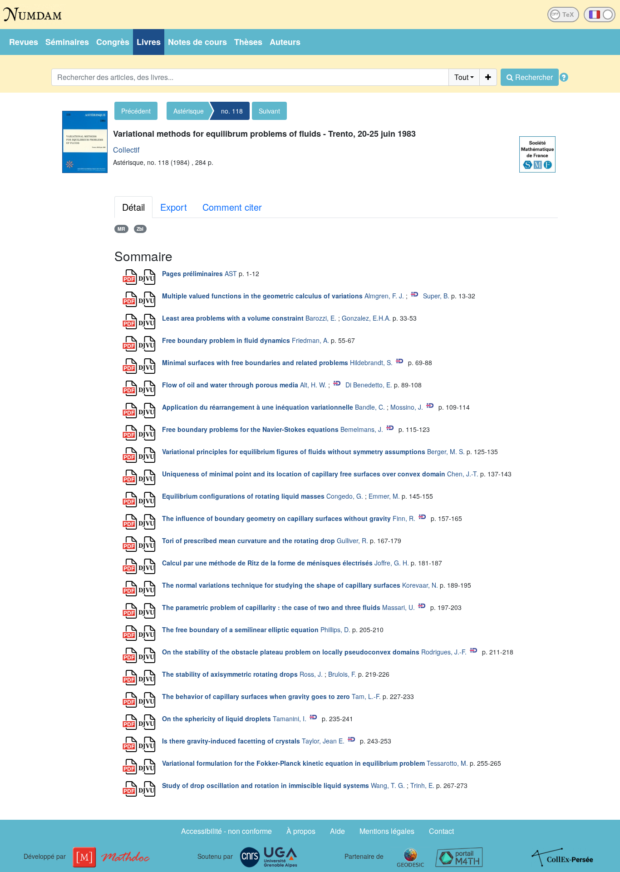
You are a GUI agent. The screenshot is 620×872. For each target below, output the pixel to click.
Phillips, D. (335, 629)
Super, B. (436, 295)
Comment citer (232, 206)
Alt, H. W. (313, 384)
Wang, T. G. (388, 785)
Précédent (136, 110)
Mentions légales (386, 831)
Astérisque (188, 110)
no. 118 (232, 110)
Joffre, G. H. (391, 562)
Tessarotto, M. (447, 763)
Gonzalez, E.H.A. (366, 317)
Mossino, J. (406, 406)
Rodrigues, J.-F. (444, 651)
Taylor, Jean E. (323, 740)
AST (231, 273)
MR (121, 228)
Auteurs (285, 42)
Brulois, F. (342, 674)
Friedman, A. (310, 340)
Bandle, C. (370, 406)
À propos (300, 831)
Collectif (126, 149)
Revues (23, 42)
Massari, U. (398, 607)
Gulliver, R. (352, 540)
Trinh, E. (422, 785)
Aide (337, 831)
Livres (149, 42)
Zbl (140, 228)
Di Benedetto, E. (368, 384)
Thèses (248, 42)
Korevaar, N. (420, 585)
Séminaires (67, 42)
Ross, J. (311, 674)
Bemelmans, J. (361, 429)
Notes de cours (197, 42)
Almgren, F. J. (384, 295)
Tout (461, 77)
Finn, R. (404, 518)
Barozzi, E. (320, 317)
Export (173, 206)
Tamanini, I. (289, 718)
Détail (133, 206)
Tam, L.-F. (366, 696)
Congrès (112, 42)
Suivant (269, 110)
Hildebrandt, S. (371, 362)
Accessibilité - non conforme (226, 831)
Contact (441, 831)
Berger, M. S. (446, 451)
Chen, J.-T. (462, 473)
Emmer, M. (384, 495)
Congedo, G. (344, 495)
